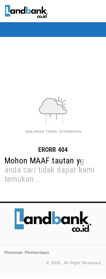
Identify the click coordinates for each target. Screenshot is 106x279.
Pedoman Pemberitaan (26, 252)
